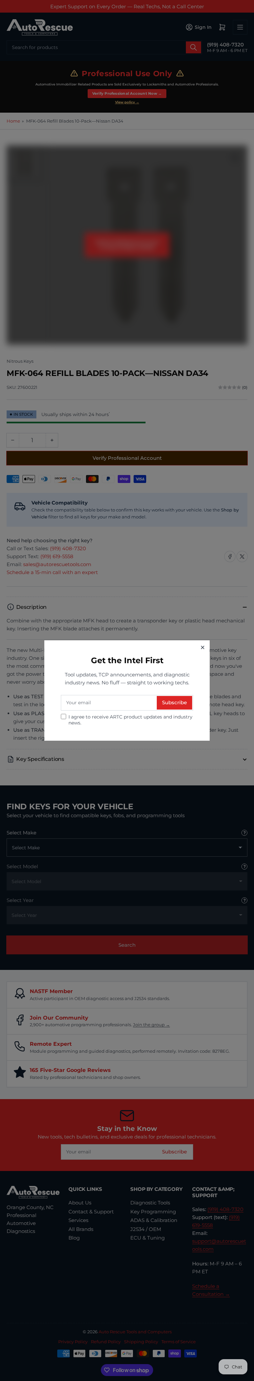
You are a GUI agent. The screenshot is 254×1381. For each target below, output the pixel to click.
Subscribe (174, 702)
